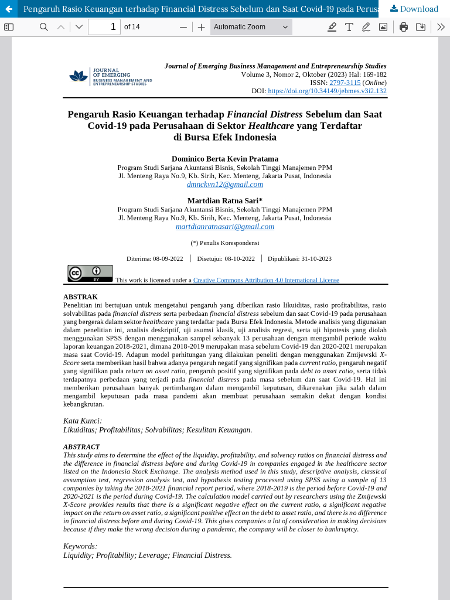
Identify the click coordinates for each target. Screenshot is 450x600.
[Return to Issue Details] (9, 9)
